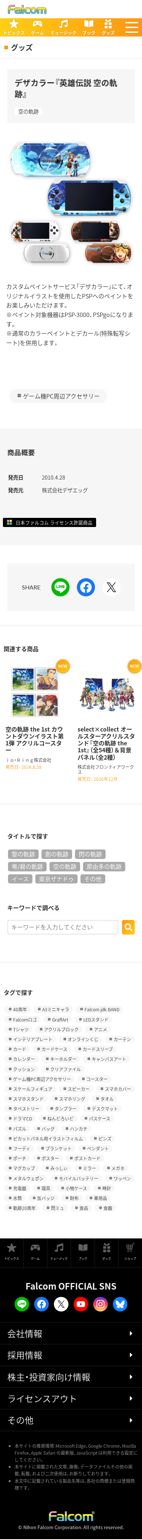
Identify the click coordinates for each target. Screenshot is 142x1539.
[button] (131, 27)
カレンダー (24, 1059)
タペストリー (26, 1108)
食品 (83, 1208)
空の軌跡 (28, 111)
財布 (74, 1198)
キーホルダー (63, 1059)
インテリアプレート (32, 1039)
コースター (97, 1079)
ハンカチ (78, 1129)
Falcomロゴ (25, 1019)
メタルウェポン (28, 1178)
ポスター (50, 1158)
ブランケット (59, 1148)
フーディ (21, 1148)
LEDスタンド (96, 1019)
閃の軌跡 (90, 853)
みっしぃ (59, 1168)
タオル (107, 1099)
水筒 (17, 1198)
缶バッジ (46, 1198)
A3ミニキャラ (55, 1009)
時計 (106, 1188)
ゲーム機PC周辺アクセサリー (61, 396)
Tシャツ (21, 1029)
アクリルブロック (61, 1029)
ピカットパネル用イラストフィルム (48, 1138)
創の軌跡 (56, 853)
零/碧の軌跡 (27, 866)
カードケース (54, 1049)
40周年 (20, 1009)
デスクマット (105, 1108)
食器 (107, 1208)
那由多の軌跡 (104, 866)
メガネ (118, 1168)
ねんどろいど (60, 1118)
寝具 (46, 1188)
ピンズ (104, 1138)
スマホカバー (118, 1089)
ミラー (89, 1168)
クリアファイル (65, 1069)
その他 (93, 878)
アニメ (100, 1029)
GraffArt (60, 1019)
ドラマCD (22, 1118)
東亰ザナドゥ (56, 878)
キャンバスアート (109, 1059)
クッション (24, 1069)
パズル (19, 1129)
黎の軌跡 (23, 853)
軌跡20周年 (24, 1208)
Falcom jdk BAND (101, 1009)
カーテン (122, 1039)
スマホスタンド (28, 1099)
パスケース (99, 1118)
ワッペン (122, 1178)
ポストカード (87, 1158)
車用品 (100, 1198)
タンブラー (65, 1108)
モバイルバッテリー (78, 1178)
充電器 (19, 1188)
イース (20, 878)
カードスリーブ (98, 1049)
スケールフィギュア (32, 1089)
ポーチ (19, 1158)
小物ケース (76, 1188)
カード (19, 1049)
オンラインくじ (83, 1039)
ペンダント (98, 1148)
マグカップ (24, 1168)
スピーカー (79, 1089)
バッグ (48, 1129)
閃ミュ (57, 1208)
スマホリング (72, 1099)
